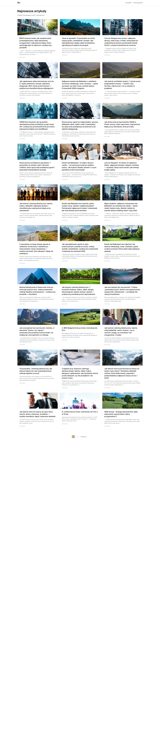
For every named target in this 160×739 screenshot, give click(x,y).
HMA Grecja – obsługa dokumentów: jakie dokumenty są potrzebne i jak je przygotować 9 (121, 414)
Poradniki (128, 2)
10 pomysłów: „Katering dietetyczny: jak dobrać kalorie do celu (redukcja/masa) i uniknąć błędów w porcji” (35, 371)
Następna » (84, 436)
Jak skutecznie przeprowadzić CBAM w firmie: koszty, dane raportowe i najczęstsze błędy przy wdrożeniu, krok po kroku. (122, 124)
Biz (18, 2)
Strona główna (138, 2)
